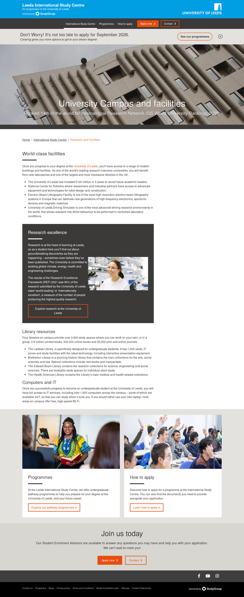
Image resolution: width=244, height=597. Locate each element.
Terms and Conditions (83, 588)
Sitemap (125, 588)
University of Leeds (86, 166)
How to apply (125, 23)
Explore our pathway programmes (52, 507)
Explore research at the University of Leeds (58, 311)
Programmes (106, 23)
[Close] (219, 36)
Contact (168, 23)
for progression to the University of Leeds (53, 7)
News (51, 588)
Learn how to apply (145, 507)
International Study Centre (80, 23)
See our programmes (195, 36)
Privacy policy (63, 588)
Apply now (146, 23)
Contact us (27, 588)
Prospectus (40, 588)
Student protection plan (107, 588)
